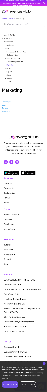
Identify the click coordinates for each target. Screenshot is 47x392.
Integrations (9, 229)
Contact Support (14, 58)
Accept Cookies (10, 384)
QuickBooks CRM (12, 294)
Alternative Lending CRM (15, 304)
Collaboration (12, 55)
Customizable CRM (12, 284)
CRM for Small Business (14, 317)
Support (7, 259)
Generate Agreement (15, 62)
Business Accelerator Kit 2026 (17, 356)
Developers (9, 224)
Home (4, 19)
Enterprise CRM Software (15, 326)
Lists (4, 105)
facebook (11, 162)
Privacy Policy (28, 384)
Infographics (9, 254)
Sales (9, 75)
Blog (6, 264)
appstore (28, 173)
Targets (5, 108)
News (6, 202)
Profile (9, 68)
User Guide (8, 42)
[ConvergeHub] (16, 11)
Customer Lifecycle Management (19, 322)
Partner (7, 198)
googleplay (11, 173)
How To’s (8, 38)
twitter (17, 162)
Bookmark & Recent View (16, 52)
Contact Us (9, 188)
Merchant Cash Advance (15, 299)
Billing (9, 48)
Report (9, 72)
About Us (8, 183)
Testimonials (9, 193)
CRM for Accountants (14, 331)
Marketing (11, 65)
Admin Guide (9, 35)
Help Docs (8, 249)
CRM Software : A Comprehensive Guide (22, 289)
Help (11, 19)
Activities (10, 45)
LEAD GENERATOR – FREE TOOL (19, 280)
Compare (8, 219)
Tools (9, 82)
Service (9, 78)
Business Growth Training (15, 352)
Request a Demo (11, 214)
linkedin (6, 162)
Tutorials (8, 245)
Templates (6, 111)
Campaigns (6, 102)
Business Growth (11, 347)
